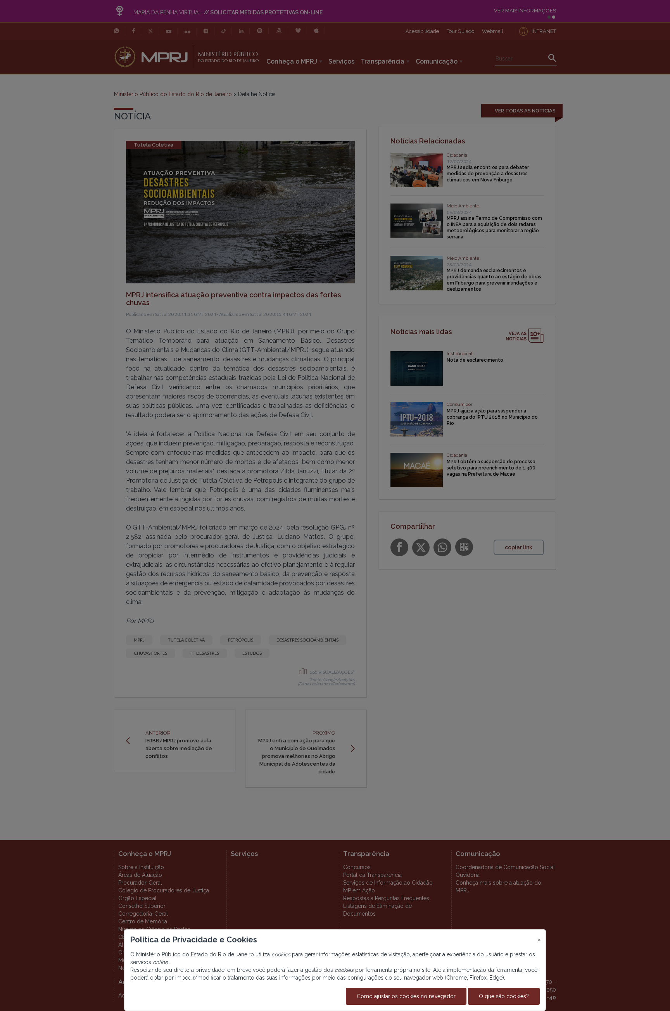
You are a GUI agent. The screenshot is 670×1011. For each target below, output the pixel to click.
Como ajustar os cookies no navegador (406, 996)
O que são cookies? (504, 996)
